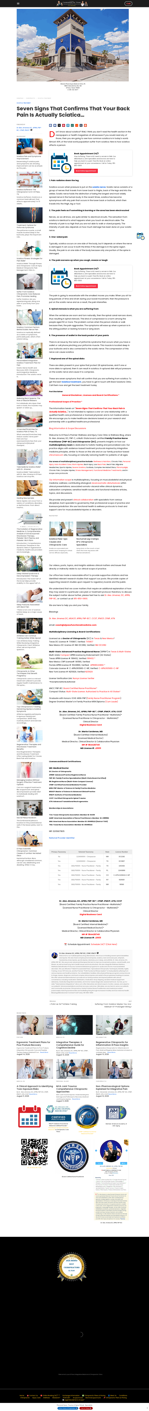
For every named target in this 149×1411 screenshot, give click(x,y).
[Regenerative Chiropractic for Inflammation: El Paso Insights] (114, 1025)
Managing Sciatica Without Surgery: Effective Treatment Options (29, 782)
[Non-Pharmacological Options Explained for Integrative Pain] (114, 1069)
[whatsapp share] (72, 125)
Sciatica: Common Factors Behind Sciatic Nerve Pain (28, 328)
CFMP (107, 618)
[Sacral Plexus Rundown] (30, 808)
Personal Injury (62, 1081)
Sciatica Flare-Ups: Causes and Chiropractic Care (58, 541)
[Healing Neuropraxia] (30, 488)
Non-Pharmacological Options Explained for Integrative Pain (112, 1087)
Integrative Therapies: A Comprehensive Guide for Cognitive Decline (70, 1045)
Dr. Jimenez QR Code (34, 1168)
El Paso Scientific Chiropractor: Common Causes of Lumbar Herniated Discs (29, 852)
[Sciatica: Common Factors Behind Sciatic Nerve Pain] (30, 317)
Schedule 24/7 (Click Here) (104, 944)
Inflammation (101, 1037)
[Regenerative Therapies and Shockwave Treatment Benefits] (30, 734)
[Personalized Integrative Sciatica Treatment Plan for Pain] (30, 350)
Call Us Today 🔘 (86, 1408)
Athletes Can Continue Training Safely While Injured (29, 637)
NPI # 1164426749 (91, 744)
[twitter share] (59, 125)
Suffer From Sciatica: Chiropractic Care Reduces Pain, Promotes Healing (28, 294)
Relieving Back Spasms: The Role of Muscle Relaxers (28, 399)
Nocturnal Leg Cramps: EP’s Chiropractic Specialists (87, 541)
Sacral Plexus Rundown (26, 817)
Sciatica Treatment (44, 98)
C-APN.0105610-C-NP (109, 668)
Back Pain (102, 464)
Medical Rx (60, 1037)
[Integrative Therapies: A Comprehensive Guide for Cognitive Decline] (74, 1025)
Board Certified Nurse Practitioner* (80, 688)
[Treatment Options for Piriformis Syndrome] (30, 215)
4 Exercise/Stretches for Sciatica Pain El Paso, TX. (27, 430)
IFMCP (101, 618)
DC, (66, 618)
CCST (94, 618)
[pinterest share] (63, 125)
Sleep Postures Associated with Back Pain (28, 605)
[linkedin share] (68, 125)
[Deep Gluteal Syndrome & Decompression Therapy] (30, 563)
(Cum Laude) (111, 701)
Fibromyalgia (122, 467)
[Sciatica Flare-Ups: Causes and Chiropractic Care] (61, 529)
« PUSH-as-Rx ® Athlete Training (63, 1004)
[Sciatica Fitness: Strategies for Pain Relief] (30, 248)
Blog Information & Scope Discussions (67, 428)
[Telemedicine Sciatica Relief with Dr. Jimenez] (30, 457)
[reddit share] (76, 125)
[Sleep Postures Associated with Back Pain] (30, 595)
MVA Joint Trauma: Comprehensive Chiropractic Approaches (71, 1089)
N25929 (89, 671)
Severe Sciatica (79, 467)
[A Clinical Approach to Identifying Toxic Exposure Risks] (35, 1069)
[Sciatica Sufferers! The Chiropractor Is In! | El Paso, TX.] (30, 179)
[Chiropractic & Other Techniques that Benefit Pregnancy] (30, 661)
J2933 (98, 748)
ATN (113, 618)
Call (128, 3)
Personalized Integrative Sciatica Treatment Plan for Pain (28, 362)
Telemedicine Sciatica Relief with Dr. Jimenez (29, 468)
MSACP (72, 618)
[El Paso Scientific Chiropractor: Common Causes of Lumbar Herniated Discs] (30, 839)
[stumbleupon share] (85, 125)
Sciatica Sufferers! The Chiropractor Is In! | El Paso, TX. (28, 191)
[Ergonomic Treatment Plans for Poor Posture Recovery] (35, 1025)
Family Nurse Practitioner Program (103, 698)
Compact (65, 655)
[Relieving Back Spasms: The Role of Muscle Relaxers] (30, 388)
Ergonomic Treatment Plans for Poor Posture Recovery (33, 1043)
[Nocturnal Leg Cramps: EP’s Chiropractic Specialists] (88, 529)
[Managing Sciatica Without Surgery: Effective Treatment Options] (30, 770)
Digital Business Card (91, 724)
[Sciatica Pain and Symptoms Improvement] (30, 146)
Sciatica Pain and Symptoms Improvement (29, 157)
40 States (114, 691)
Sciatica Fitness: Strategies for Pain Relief (29, 259)
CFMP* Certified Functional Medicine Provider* (87, 1133)
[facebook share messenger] (54, 125)
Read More (44, 1052)
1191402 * (91, 658)
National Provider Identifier (62, 838)
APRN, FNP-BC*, (84, 618)
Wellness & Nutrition (101, 461)
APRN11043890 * (97, 665)
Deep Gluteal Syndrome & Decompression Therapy (28, 574)
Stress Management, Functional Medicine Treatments (98, 470)
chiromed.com (56, 455)
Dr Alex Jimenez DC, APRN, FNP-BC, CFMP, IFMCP (77, 953)
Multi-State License (75, 691)
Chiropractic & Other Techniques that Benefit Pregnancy (27, 673)
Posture (20, 1037)
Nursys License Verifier (83, 678)
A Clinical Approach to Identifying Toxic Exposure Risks (35, 1087)
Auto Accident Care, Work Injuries (68, 464)
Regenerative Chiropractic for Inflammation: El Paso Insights (112, 1043)
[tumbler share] (81, 125)
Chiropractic (30, 98)
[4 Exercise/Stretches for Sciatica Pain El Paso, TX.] (30, 419)
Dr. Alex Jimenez (57, 618)
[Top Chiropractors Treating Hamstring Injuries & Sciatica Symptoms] (30, 697)
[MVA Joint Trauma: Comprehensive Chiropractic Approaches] (74, 1069)
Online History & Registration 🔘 (67, 1408)
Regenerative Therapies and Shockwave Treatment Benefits (29, 746)
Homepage (20, 98)
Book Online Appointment (86, 171)
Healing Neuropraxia (25, 498)
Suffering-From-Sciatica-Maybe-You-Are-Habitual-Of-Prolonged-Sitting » (113, 1005)
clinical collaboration (83, 499)
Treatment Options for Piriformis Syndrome (26, 226)
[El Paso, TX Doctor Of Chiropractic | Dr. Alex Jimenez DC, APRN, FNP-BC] (72, 3)
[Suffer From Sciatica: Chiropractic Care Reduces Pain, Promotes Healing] (30, 282)
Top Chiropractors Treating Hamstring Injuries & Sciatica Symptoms (29, 709)
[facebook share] (50, 125)
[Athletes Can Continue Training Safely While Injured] (30, 626)
